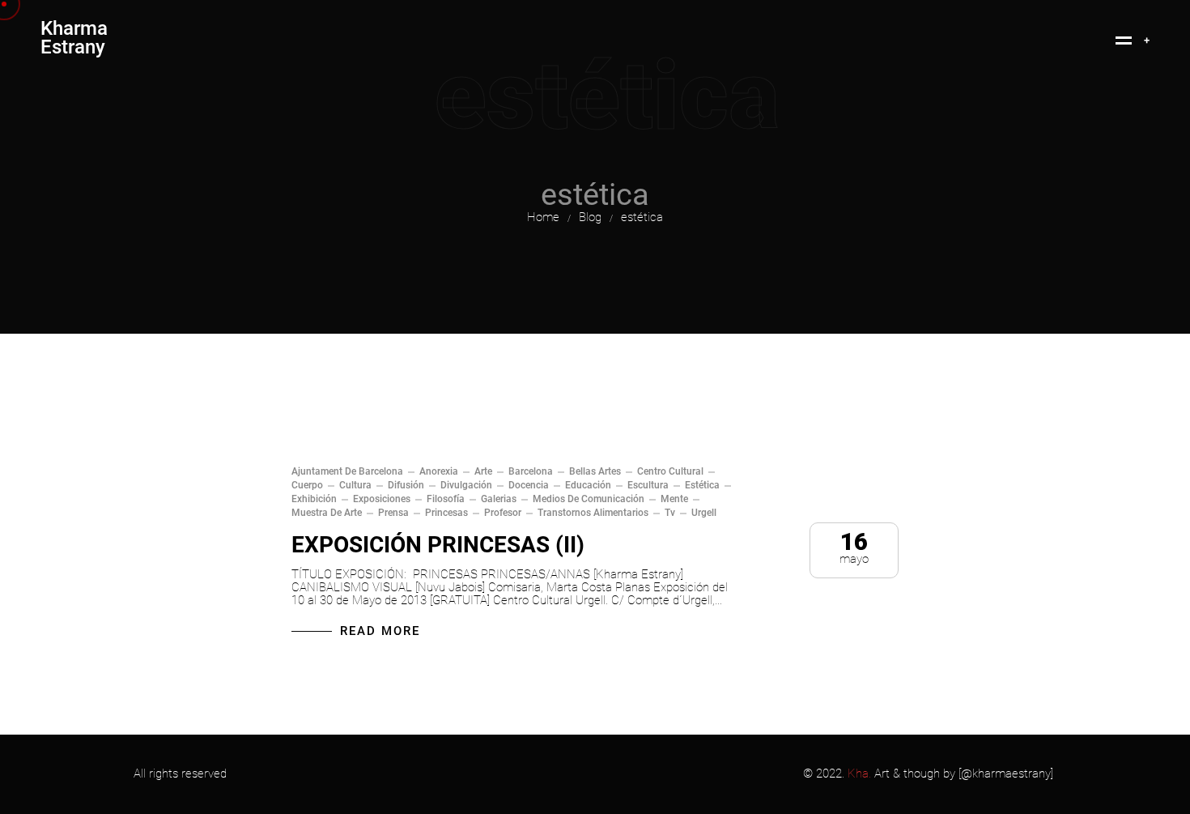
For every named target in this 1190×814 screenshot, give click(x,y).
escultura (648, 485)
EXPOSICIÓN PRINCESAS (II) (437, 545)
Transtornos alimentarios (593, 512)
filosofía (446, 499)
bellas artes (595, 471)
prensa (393, 512)
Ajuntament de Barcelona (347, 471)
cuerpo (307, 485)
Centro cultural (670, 471)
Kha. (859, 773)
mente (674, 499)
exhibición (314, 499)
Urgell (703, 512)
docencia (528, 485)
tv (670, 512)
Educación (588, 485)
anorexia (438, 471)
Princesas (446, 512)
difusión (406, 485)
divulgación (466, 485)
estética (702, 485)
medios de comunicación (588, 499)
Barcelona (530, 471)
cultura (355, 485)
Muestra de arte (326, 512)
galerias (498, 499)
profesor (502, 512)
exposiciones (381, 499)
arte (483, 471)
